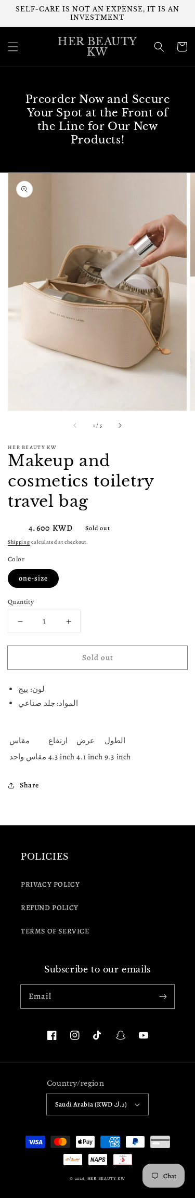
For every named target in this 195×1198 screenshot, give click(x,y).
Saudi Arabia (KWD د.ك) (91, 1104)
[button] (13, 46)
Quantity (21, 601)
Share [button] (29, 785)
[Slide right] (119, 425)
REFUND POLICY (50, 908)
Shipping (19, 541)
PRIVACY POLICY (50, 884)
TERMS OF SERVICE (55, 931)
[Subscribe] (162, 996)
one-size (33, 578)
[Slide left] (75, 425)
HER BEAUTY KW (106, 1178)
